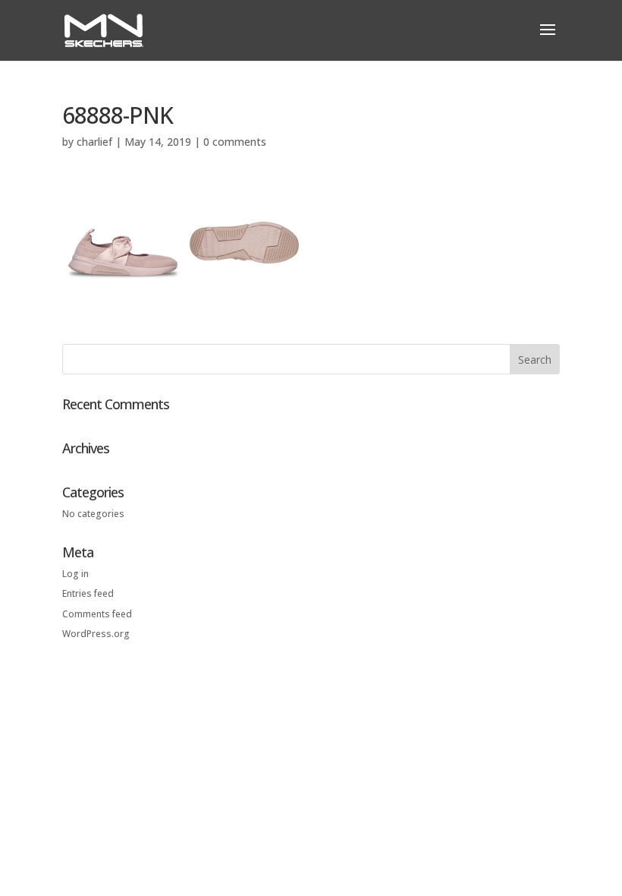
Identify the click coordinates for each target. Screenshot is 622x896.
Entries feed (88, 593)
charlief (94, 141)
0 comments (234, 141)
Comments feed (97, 613)
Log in (75, 573)
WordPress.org (96, 633)
